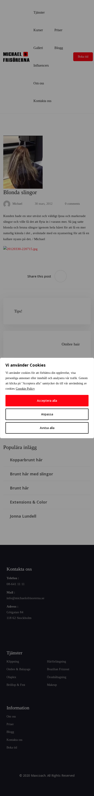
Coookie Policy (25, 388)
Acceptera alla (47, 400)
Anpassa (47, 414)
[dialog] (47, 398)
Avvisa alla (47, 428)
